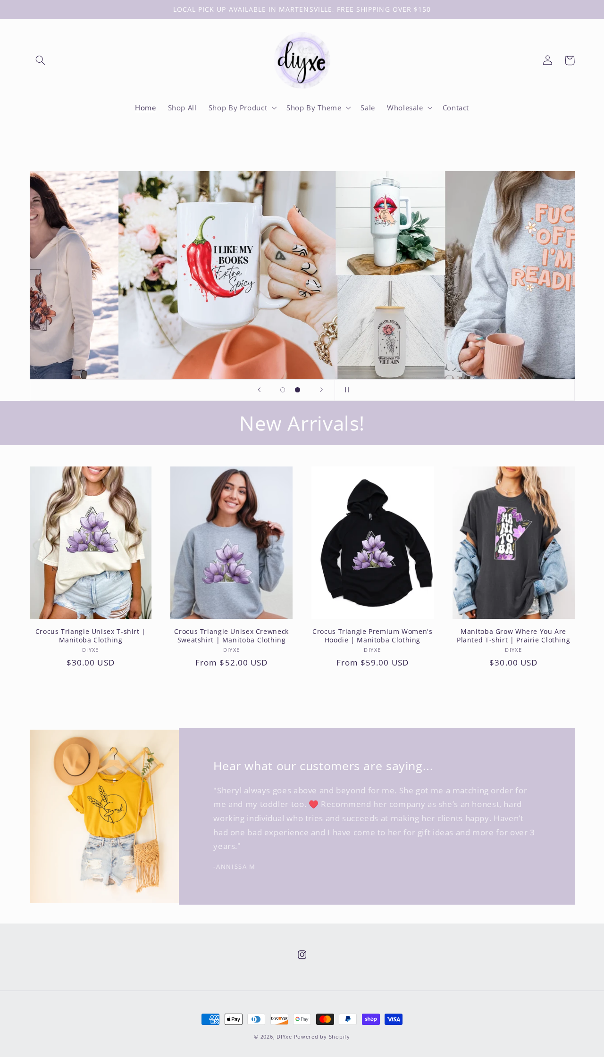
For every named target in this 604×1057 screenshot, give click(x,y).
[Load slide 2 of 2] (297, 390)
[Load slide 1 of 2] (282, 390)
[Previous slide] (259, 390)
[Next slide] (321, 390)
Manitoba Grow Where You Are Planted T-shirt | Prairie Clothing (513, 635)
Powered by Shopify (322, 1036)
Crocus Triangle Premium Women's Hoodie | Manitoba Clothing (372, 635)
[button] (40, 60)
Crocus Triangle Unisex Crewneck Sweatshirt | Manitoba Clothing (231, 635)
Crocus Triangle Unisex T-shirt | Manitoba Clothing (90, 635)
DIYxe (284, 1036)
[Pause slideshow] (345, 390)
